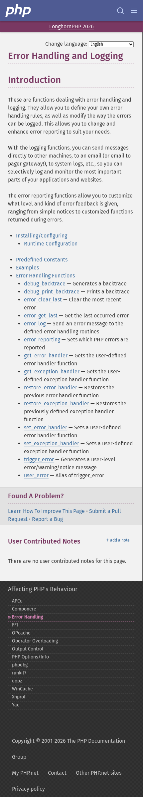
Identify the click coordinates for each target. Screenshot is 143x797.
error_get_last (41, 315)
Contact (57, 773)
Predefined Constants (42, 259)
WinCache (22, 689)
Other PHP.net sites (98, 773)
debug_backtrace (45, 283)
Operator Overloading (35, 641)
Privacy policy (28, 789)
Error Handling (27, 617)
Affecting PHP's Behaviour (42, 589)
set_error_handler (45, 427)
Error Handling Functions (45, 275)
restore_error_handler (50, 387)
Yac (15, 705)
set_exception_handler (51, 443)
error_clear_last (43, 299)
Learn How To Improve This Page (46, 511)
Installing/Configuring (41, 235)
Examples (27, 267)
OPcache (21, 633)
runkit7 (19, 673)
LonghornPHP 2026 (71, 26)
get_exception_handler (51, 371)
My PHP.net (25, 773)
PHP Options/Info (30, 657)
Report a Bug (47, 519)
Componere (24, 609)
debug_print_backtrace (51, 291)
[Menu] (133, 10)
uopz (17, 681)
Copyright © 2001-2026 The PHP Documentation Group (68, 749)
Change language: (66, 44)
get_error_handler (46, 355)
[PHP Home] (18, 10)
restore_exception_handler (56, 403)
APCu (17, 601)
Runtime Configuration (50, 243)
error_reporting (42, 339)
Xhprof (19, 697)
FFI (15, 625)
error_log (35, 323)
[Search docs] (120, 10)
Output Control (27, 649)
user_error (36, 475)
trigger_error (39, 459)
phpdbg (20, 665)
